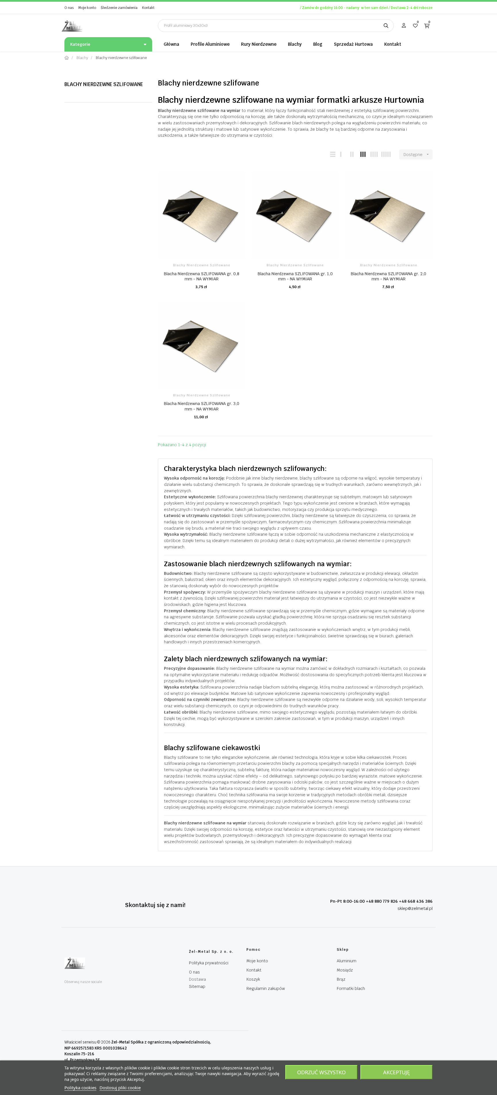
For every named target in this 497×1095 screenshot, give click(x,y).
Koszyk (253, 979)
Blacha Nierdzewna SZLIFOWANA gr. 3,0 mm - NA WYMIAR (201, 406)
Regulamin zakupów (265, 988)
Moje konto (87, 7)
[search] (386, 25)
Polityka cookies (80, 1087)
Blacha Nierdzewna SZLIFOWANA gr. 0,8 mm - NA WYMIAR (201, 276)
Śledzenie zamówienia (119, 7)
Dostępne (417, 154)
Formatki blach (351, 988)
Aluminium (346, 960)
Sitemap (197, 986)
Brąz (341, 979)
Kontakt (148, 7)
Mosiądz (345, 970)
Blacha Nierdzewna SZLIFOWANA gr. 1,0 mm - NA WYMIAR (295, 276)
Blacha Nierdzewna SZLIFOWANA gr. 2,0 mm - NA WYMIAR (388, 276)
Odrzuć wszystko (321, 1072)
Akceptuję (396, 1072)
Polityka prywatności (208, 962)
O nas (69, 7)
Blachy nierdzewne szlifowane (103, 84)
